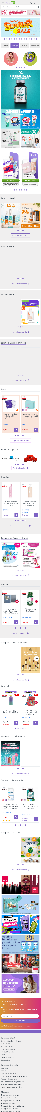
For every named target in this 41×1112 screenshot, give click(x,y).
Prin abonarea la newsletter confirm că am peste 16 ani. (20, 1010)
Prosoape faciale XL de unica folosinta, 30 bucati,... (30, 416)
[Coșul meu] (35, 2)
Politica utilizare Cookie (8, 1073)
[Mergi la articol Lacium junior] (19, 39)
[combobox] (20, 7)
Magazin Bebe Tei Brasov (11, 1098)
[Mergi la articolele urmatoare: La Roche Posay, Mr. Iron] (15, 464)
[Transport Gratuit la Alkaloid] (30, 555)
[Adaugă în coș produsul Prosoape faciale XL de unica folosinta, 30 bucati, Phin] (36, 430)
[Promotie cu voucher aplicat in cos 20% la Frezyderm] (30, 215)
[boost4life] (20, 89)
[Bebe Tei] (10, 2)
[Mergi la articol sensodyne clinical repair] (36, 39)
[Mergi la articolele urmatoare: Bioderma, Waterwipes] (18, 464)
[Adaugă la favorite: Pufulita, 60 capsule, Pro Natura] (23, 593)
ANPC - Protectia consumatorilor (11, 1084)
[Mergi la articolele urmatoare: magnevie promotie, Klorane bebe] (21, 190)
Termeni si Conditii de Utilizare (11, 1041)
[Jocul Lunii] (20, 904)
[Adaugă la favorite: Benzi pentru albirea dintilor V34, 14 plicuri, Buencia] (4, 397)
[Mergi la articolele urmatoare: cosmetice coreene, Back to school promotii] (17, 68)
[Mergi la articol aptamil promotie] (24, 39)
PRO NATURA (26, 617)
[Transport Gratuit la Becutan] (10, 555)
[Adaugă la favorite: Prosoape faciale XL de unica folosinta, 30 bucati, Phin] (24, 397)
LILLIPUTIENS (26, 718)
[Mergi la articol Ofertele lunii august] (12, 39)
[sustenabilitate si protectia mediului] (20, 924)
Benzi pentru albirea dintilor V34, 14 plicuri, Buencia (11, 416)
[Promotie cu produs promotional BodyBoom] (10, 754)
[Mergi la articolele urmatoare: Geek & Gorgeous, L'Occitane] (23, 464)
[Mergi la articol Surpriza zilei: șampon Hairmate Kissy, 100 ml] (4, 39)
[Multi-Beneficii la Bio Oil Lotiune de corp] (30, 312)
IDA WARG (6, 510)
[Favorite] (32, 2)
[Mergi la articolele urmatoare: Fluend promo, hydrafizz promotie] (26, 190)
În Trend (24, 46)
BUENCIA (5, 424)
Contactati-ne (5, 1060)
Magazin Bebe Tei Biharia (11, 1095)
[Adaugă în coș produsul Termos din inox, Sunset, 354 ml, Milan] (16, 723)
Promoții (15, 46)
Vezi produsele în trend (19, 440)
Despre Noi (4, 1068)
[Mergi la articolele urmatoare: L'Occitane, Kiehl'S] (25, 464)
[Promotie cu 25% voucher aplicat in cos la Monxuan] (10, 850)
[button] (16, 515)
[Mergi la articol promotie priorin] (26, 39)
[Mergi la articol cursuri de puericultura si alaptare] (17, 39)
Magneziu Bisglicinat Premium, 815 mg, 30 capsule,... (30, 806)
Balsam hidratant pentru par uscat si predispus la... (30, 503)
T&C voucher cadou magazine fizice (12, 1082)
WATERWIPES (7, 812)
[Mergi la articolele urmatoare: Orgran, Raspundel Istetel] (20, 464)
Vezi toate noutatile (19, 633)
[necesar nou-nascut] (20, 983)
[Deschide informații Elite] (4, 399)
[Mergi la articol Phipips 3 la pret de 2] (21, 39)
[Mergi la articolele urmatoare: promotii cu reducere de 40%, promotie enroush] (14, 190)
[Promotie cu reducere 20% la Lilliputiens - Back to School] (30, 264)
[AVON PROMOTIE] (20, 884)
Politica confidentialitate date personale (14, 1076)
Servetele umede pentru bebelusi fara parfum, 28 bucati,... (10, 806)
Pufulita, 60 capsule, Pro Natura (30, 610)
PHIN (23, 424)
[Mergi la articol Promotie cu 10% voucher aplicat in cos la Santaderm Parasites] (34, 39)
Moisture (25, 512)
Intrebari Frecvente (7, 1052)
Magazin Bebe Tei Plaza (10, 1109)
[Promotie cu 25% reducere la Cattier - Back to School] (10, 264)
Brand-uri (4, 1055)
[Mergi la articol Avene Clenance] (31, 39)
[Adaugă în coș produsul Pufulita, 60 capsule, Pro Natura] (36, 622)
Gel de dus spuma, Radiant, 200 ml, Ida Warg (11, 503)
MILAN (5, 718)
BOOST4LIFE (26, 814)
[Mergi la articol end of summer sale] (7, 39)
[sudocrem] (20, 963)
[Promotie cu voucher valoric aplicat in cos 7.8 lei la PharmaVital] (30, 850)
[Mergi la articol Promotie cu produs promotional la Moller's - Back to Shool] (29, 39)
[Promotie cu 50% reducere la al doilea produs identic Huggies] (30, 360)
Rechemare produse (7, 1057)
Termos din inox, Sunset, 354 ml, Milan (10, 711)
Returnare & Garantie (8, 1049)
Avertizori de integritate (9, 1079)
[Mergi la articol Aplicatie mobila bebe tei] (14, 39)
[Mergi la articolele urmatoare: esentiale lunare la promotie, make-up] (21, 68)
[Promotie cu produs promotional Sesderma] (30, 754)
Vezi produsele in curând (19, 526)
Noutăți (5, 46)
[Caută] (37, 7)
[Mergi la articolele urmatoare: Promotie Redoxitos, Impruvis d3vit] (24, 190)
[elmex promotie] (30, 138)
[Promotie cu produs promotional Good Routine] (10, 138)
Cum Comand (5, 1044)
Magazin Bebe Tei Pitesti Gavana (13, 1106)
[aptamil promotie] (20, 944)
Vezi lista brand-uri (20, 468)
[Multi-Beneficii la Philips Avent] (10, 312)
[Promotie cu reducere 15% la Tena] (10, 360)
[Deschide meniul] (2, 2)
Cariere (3, 1071)
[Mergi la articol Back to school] (9, 39)
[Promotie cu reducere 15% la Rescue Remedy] (30, 660)
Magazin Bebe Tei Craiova (11, 1100)
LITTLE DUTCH (7, 617)
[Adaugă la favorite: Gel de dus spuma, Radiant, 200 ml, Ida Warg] (3, 485)
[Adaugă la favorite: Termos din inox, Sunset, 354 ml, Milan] (4, 694)
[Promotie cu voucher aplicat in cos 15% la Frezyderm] (10, 215)
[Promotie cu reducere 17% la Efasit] (10, 660)
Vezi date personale (15, 1026)
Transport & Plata (6, 1046)
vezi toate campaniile (19, 235)
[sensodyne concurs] (20, 119)
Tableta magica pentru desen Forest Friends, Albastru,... (10, 611)
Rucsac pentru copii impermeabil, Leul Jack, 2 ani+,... (30, 712)
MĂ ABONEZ (20, 1021)
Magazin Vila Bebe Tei (10, 1103)
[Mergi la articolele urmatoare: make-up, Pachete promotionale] (24, 68)
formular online (16, 1087)
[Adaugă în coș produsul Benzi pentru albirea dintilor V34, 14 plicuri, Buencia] (16, 430)
